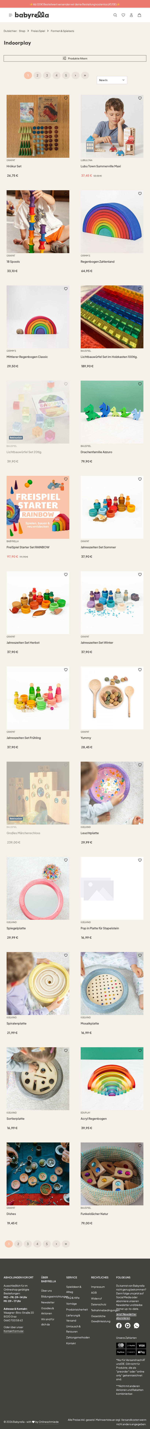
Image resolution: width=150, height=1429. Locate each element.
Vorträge (71, 1303)
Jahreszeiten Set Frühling (24, 738)
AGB (94, 1292)
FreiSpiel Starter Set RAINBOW (28, 547)
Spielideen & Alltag (73, 1289)
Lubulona (86, 160)
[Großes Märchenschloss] (38, 793)
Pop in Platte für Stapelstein (100, 928)
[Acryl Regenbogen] (112, 1078)
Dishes (11, 1214)
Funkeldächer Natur (94, 1214)
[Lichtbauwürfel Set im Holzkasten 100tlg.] (112, 316)
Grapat (11, 160)
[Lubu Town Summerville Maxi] (112, 126)
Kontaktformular (14, 1331)
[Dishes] (38, 1173)
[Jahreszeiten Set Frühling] (38, 697)
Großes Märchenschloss (23, 833)
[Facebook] (119, 1325)
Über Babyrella (48, 1279)
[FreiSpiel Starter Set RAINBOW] (38, 507)
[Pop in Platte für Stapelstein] (112, 888)
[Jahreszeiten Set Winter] (112, 602)
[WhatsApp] (137, 1325)
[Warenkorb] (139, 15)
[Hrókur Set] (38, 126)
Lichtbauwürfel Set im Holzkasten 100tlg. (109, 357)
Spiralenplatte (17, 1023)
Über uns (46, 1290)
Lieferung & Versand (73, 1318)
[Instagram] (128, 1325)
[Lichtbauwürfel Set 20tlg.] (38, 412)
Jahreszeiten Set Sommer (98, 547)
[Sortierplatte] (38, 1078)
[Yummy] (112, 697)
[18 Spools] (38, 221)
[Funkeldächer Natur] (112, 1173)
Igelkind (86, 827)
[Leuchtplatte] (112, 793)
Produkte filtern (77, 58)
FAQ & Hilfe (73, 1297)
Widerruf (96, 1298)
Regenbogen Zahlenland (98, 261)
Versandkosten (130, 1419)
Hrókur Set (14, 166)
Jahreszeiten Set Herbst (23, 642)
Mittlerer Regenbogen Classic (27, 357)
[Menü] (10, 15)
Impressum (98, 1286)
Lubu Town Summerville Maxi (101, 166)
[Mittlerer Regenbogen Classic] (38, 316)
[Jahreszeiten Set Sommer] (112, 507)
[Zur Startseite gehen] (32, 15)
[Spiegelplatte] (38, 888)
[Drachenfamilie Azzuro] (112, 412)
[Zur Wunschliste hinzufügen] (65, 97)
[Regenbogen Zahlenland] (112, 221)
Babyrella (13, 541)
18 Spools (13, 261)
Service (71, 1277)
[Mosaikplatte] (112, 983)
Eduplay (85, 1112)
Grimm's (85, 255)
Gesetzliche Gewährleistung (100, 1318)
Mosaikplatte (90, 1023)
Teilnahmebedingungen (105, 1310)
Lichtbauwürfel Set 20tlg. (24, 452)
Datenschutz (98, 1304)
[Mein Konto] (131, 15)
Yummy (86, 738)
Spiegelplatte (16, 928)
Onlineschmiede (49, 1421)
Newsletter (48, 1302)
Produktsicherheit (77, 1309)
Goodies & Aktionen (47, 1310)
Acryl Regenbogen (94, 1118)
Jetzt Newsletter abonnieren (126, 1315)
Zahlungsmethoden (78, 1337)
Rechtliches (99, 1277)
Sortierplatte (16, 1118)
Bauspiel (86, 350)
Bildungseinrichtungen (54, 1296)
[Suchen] (115, 15)
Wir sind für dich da (47, 1321)
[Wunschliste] (123, 15)
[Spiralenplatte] (38, 983)
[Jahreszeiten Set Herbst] (38, 602)
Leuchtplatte (90, 833)
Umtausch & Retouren (73, 1329)
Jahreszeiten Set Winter (97, 642)
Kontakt (71, 1343)
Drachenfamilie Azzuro (96, 452)
